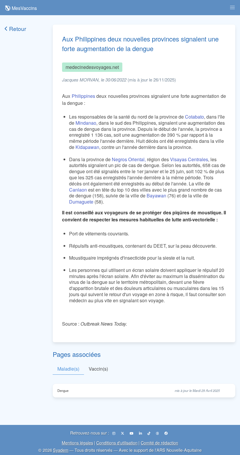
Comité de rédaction (159, 443)
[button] (232, 7)
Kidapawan (87, 147)
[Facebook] (166, 433)
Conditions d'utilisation (117, 443)
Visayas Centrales (189, 159)
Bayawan (156, 195)
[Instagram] (114, 433)
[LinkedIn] (141, 433)
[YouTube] (132, 433)
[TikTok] (149, 433)
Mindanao (86, 122)
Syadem (60, 450)
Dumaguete (81, 201)
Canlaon (78, 189)
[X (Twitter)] (123, 433)
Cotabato (194, 116)
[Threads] (158, 433)
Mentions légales (77, 443)
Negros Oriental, (129, 159)
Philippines (83, 96)
